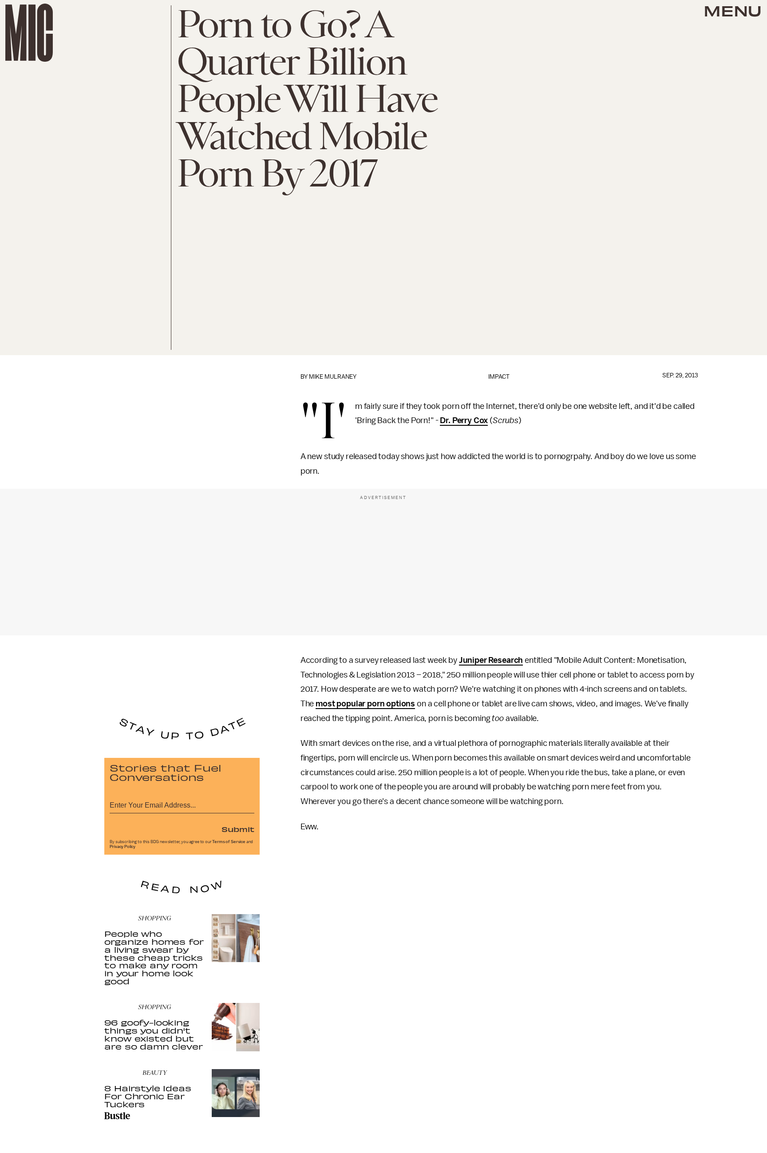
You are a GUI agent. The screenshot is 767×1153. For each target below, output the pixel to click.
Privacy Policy (122, 846)
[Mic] (29, 33)
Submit (237, 828)
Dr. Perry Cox (464, 420)
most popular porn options (365, 703)
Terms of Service (228, 842)
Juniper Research (491, 660)
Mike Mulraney (332, 376)
